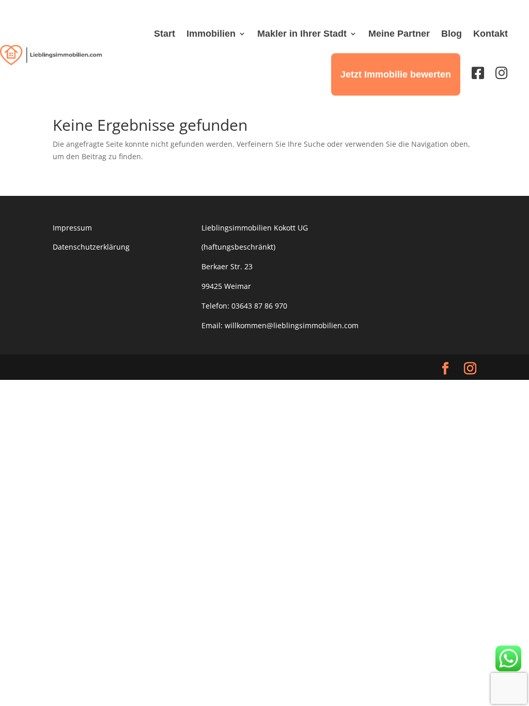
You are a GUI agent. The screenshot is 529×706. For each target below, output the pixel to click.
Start (164, 33)
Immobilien (211, 33)
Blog (451, 33)
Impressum (72, 228)
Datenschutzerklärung (91, 247)
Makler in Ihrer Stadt (302, 33)
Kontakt (490, 33)
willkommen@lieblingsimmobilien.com (292, 325)
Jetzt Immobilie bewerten (395, 74)
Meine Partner (399, 33)
